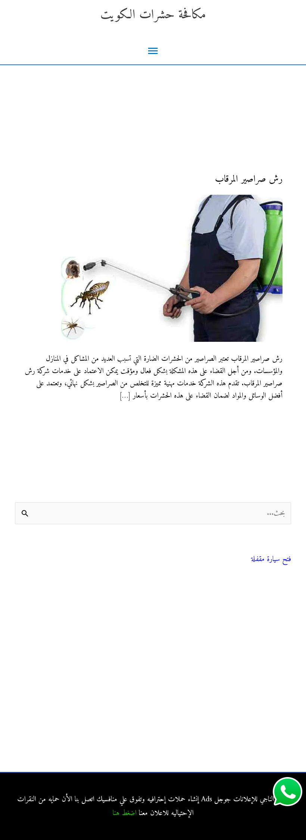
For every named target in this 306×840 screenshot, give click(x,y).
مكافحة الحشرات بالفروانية (259, 678)
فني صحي (281, 549)
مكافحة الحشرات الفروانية (260, 728)
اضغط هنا (125, 813)
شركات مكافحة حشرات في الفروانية (246, 745)
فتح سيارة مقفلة (271, 559)
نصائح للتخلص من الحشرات (257, 642)
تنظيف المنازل (274, 609)
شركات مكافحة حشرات (261, 626)
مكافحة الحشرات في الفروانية (256, 695)
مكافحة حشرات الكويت (153, 15)
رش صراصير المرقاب (248, 179)
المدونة (283, 592)
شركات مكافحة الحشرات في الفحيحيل (244, 712)
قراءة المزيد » (266, 419)
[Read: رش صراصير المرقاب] (171, 268)
